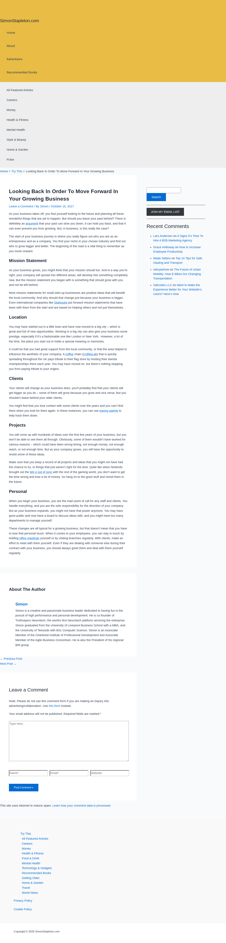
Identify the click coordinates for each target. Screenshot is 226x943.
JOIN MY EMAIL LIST (165, 211)
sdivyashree (161, 269)
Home (11, 33)
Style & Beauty (16, 139)
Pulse (10, 159)
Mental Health (16, 129)
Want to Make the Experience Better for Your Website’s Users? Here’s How (177, 289)
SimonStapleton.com (19, 20)
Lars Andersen (162, 236)
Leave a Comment (21, 206)
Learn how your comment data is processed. (81, 805)
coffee (69, 354)
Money (11, 110)
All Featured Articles (20, 90)
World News (30, 892)
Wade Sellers (162, 258)
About (11, 46)
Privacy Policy (23, 900)
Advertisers (15, 59)
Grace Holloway (163, 247)
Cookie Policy (23, 909)
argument (32, 223)
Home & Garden (17, 149)
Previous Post (11, 658)
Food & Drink (30, 858)
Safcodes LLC (162, 285)
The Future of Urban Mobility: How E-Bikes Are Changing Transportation (177, 274)
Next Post (8, 663)
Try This (25, 833)
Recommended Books (22, 72)
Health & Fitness (17, 120)
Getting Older (31, 878)
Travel (26, 887)
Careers (12, 100)
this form (54, 706)
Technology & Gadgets (37, 868)
